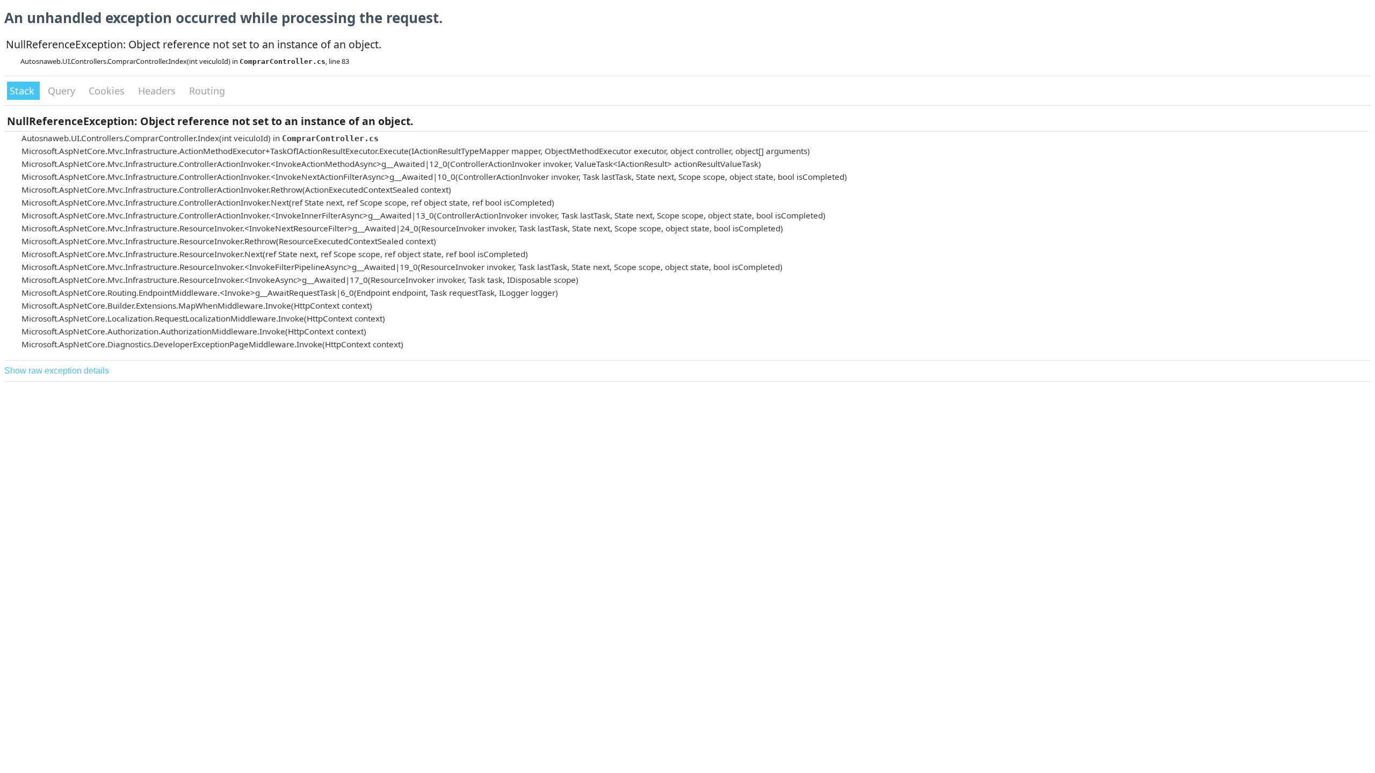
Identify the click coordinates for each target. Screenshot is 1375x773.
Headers (158, 90)
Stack (23, 90)
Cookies (108, 90)
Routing (207, 90)
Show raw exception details (56, 370)
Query (63, 90)
